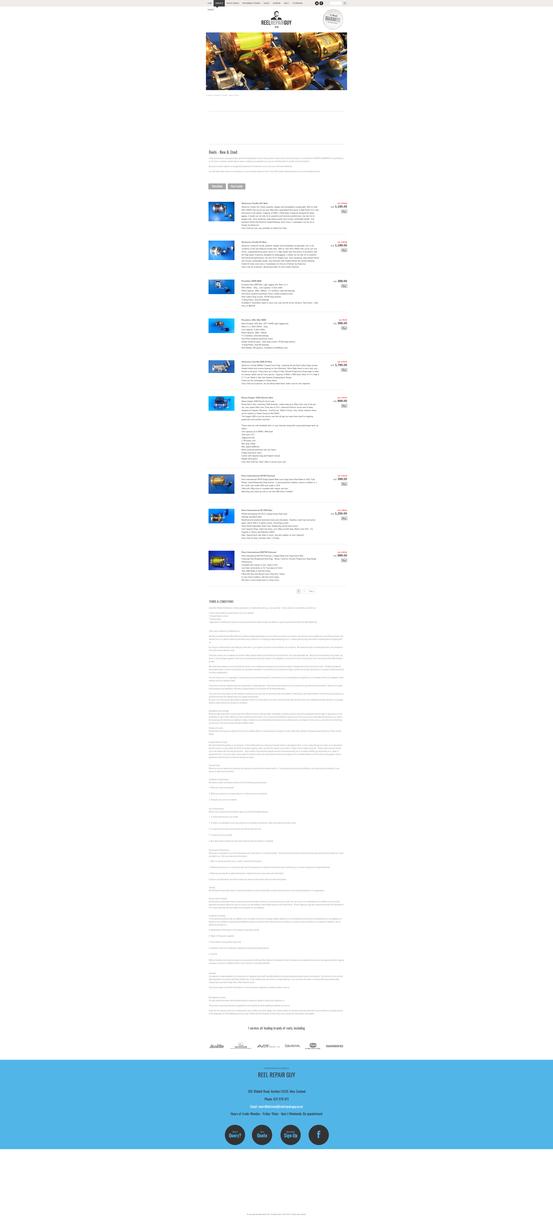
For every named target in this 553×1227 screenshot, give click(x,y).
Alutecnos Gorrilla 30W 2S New (257, 362)
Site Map (274, 1214)
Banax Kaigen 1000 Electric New (257, 397)
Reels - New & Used (231, 95)
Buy (344, 211)
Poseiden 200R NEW (251, 281)
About (286, 3)
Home (210, 3)
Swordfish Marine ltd (263, 1214)
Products (219, 3)
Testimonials (297, 3)
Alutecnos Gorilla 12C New (255, 203)
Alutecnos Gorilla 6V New (254, 242)
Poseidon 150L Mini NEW (254, 320)
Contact (211, 10)
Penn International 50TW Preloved (258, 476)
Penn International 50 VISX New (257, 510)
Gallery (266, 3)
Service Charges (233, 3)
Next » (311, 591)
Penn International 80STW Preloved (259, 552)
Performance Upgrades (251, 3)
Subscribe (277, 3)
